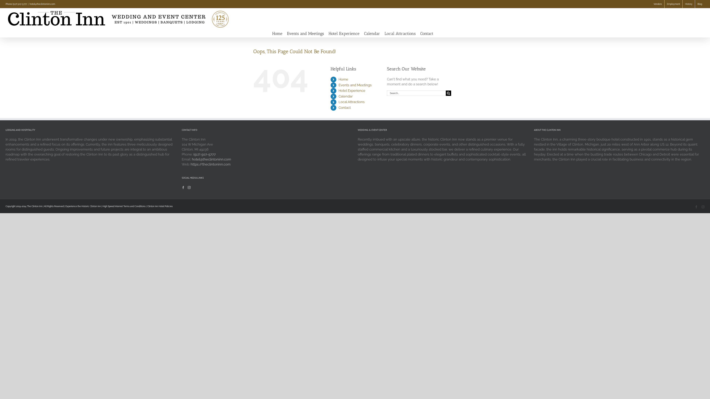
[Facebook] (183, 187)
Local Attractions (352, 102)
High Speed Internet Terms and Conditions (124, 206)
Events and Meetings (355, 85)
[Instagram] (189, 187)
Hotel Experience (352, 91)
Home (343, 79)
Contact (345, 108)
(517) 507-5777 (204, 154)
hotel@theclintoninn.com (42, 4)
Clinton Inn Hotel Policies (160, 206)
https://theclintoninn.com (211, 164)
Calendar (346, 96)
